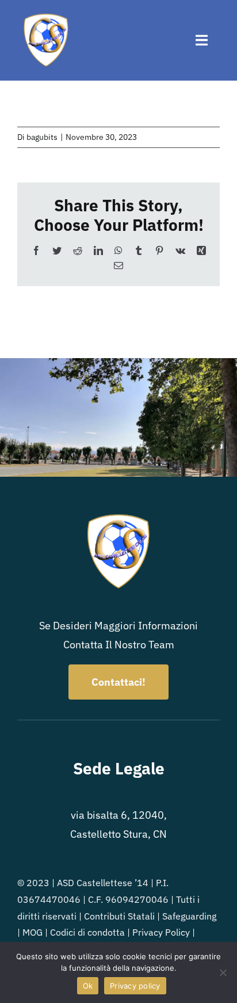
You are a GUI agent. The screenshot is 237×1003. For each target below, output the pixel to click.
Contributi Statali (119, 916)
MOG (32, 932)
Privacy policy (135, 985)
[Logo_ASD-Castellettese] (46, 16)
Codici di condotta (87, 932)
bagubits (42, 137)
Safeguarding (189, 916)
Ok (88, 985)
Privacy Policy (161, 932)
